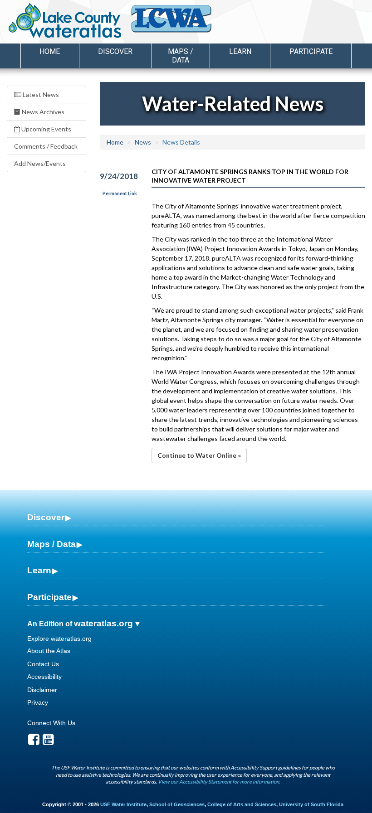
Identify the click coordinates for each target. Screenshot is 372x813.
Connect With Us (51, 722)
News (143, 142)
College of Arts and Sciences (241, 804)
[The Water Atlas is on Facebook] (33, 741)
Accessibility (44, 676)
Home (49, 51)
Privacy (37, 702)
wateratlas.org (103, 623)
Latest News (40, 94)
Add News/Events (40, 163)
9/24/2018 (114, 176)
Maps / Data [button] (180, 55)
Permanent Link (120, 193)
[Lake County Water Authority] (183, 23)
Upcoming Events (45, 129)
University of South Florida (311, 804)
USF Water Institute (123, 804)
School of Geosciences (177, 804)
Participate (49, 597)
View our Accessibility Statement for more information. (219, 781)
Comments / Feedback (46, 146)
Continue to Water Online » (199, 455)
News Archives (42, 112)
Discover (45, 517)
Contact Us (43, 664)
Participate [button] (311, 51)
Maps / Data (51, 544)
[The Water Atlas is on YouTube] (48, 741)
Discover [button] (115, 51)
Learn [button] (240, 51)
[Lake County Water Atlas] (65, 20)
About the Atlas (48, 650)
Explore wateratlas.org (59, 638)
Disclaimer (42, 689)
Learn (39, 570)
